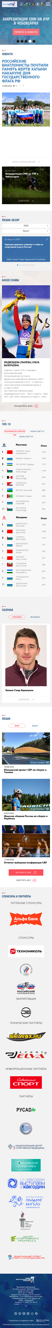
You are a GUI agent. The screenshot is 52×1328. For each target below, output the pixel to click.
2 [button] (22, 41)
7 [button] (28, 265)
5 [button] (34, 41)
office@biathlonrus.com (29, 1304)
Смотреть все (23, 880)
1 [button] (18, 41)
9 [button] (32, 265)
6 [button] (26, 265)
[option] (26, 22)
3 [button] (26, 41)
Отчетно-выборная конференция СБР (25, 863)
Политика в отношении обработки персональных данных (26, 1324)
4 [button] (30, 41)
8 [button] (30, 265)
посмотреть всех (23, 406)
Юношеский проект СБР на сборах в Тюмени (25, 771)
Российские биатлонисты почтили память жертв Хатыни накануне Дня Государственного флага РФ (25, 71)
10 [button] (34, 265)
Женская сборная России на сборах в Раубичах (25, 817)
